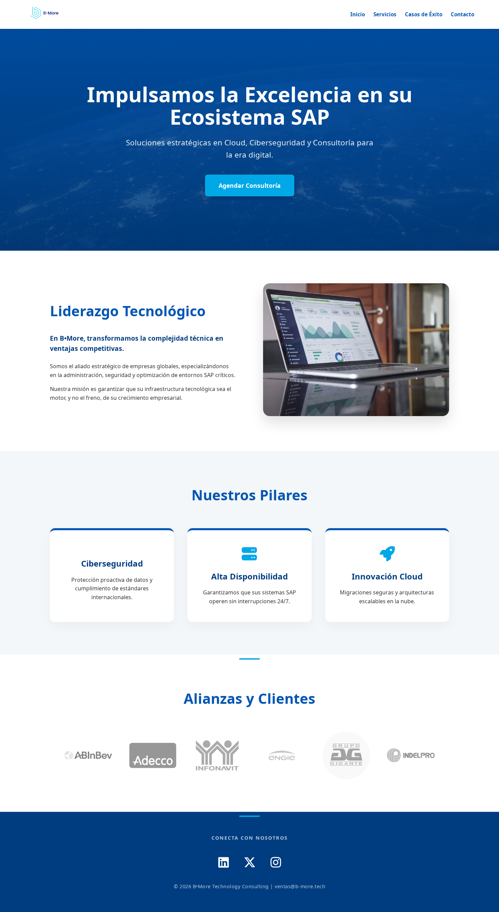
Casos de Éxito (423, 14)
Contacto (462, 14)
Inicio (357, 14)
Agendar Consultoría (250, 185)
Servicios (384, 14)
